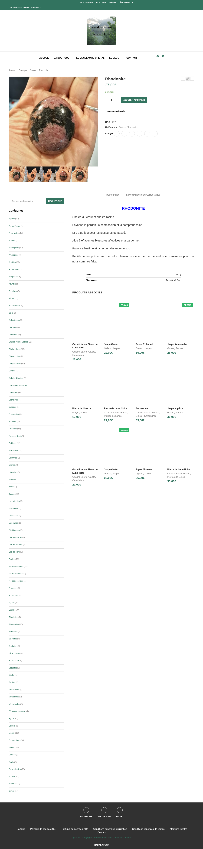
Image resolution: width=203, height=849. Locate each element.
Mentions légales (178, 829)
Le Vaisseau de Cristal (90, 58)
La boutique (61, 58)
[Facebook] (189, 2)
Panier (113, 2)
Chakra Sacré (79, 351)
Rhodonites (132, 127)
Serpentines (150, 415)
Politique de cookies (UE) (43, 829)
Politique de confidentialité (75, 829)
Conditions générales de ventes (148, 829)
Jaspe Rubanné (144, 344)
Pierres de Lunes (113, 415)
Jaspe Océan (111, 344)
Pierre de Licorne (81, 408)
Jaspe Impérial (175, 408)
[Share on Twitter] (124, 133)
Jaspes (116, 348)
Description (112, 195)
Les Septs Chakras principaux (25, 8)
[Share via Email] (155, 133)
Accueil (44, 58)
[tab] (113, 195)
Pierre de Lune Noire (115, 408)
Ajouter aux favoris (116, 111)
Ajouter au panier (134, 100)
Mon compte (86, 2)
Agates (139, 473)
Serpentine (142, 408)
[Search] (151, 58)
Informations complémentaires (143, 195)
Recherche (55, 201)
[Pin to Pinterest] (132, 133)
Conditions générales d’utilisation (110, 829)
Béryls (75, 412)
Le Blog (114, 58)
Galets (33, 70)
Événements (126, 2)
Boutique (101, 2)
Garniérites (78, 355)
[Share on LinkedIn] (139, 133)
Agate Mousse (144, 469)
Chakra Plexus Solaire (147, 412)
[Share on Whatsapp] (147, 133)
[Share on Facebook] (117, 133)
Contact (131, 58)
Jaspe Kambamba (177, 344)
